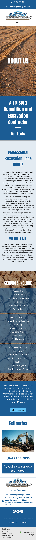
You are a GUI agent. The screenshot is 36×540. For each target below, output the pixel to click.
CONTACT (24, 522)
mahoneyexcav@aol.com (20, 7)
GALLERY (11, 522)
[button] (17, 23)
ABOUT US (11, 519)
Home (5, 519)
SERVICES (19, 519)
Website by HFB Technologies (7, 537)
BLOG (17, 522)
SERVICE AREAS (28, 519)
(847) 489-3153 (19, 2)
